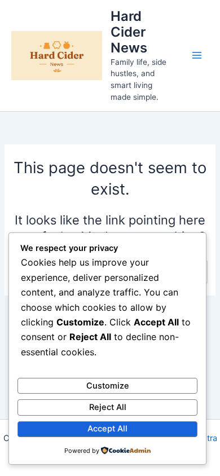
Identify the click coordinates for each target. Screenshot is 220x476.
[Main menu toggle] (197, 55)
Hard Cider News (129, 32)
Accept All (107, 429)
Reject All (107, 407)
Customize (107, 386)
